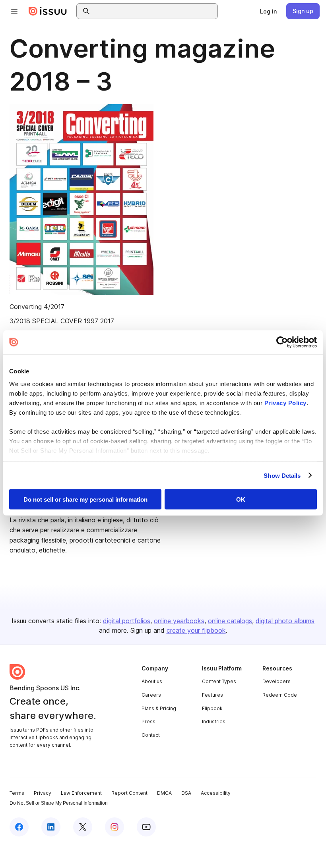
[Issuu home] (47, 11)
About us (152, 681)
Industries (213, 721)
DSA (186, 793)
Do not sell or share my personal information (85, 499)
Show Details (282, 475)
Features (212, 695)
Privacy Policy (285, 402)
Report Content (129, 793)
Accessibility (216, 793)
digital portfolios (126, 621)
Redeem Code (279, 695)
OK (240, 499)
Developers (276, 681)
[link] (268, 11)
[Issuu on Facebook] (19, 826)
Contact (151, 735)
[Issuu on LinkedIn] (50, 826)
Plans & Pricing (159, 708)
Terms (17, 793)
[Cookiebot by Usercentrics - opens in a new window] (282, 342)
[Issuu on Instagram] (114, 826)
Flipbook (212, 708)
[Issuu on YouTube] (146, 826)
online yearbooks (179, 621)
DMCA (164, 793)
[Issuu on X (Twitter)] (82, 826)
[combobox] (154, 11)
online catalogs (230, 621)
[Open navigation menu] (14, 11)
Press (148, 721)
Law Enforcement (81, 793)
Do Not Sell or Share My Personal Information (59, 803)
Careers (151, 695)
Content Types (219, 681)
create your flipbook (196, 630)
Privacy (42, 793)
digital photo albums (285, 621)
